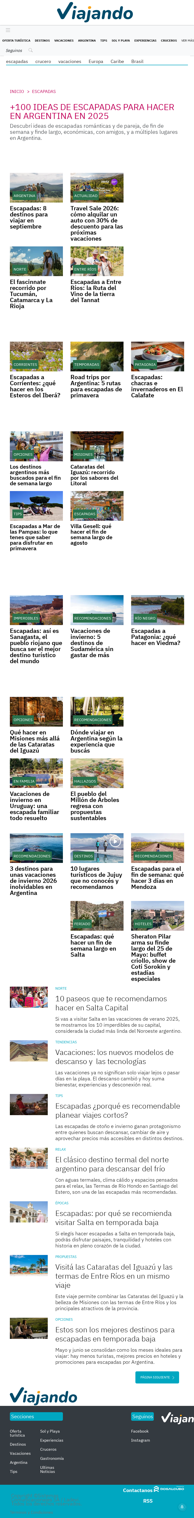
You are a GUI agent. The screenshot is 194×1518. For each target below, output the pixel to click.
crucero (43, 61)
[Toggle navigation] (6, 30)
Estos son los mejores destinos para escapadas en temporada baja (115, 1334)
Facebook (140, 1431)
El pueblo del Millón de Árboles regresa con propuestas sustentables (94, 806)
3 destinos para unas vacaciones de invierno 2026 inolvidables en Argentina (33, 880)
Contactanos (138, 1490)
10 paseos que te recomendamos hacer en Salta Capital (111, 1002)
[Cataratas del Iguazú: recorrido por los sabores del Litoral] (97, 446)
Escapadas (44, 91)
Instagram (140, 1440)
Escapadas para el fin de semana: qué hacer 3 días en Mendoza (157, 877)
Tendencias (66, 1042)
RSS (148, 1500)
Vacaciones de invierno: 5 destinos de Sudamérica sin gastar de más (91, 643)
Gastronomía (52, 1458)
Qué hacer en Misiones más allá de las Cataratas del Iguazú (35, 741)
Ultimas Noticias (47, 1469)
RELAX (60, 1149)
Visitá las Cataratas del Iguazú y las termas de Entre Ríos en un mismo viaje (114, 1276)
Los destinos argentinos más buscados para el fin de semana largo (35, 475)
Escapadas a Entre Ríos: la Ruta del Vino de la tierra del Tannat (95, 291)
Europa (96, 61)
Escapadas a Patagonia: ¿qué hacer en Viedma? (155, 637)
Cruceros (169, 40)
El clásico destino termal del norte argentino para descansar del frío (112, 1163)
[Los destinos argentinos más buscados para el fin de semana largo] (36, 446)
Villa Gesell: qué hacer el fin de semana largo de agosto (91, 534)
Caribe (117, 61)
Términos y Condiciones (31, 1512)
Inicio (17, 91)
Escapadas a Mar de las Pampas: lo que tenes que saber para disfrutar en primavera (35, 537)
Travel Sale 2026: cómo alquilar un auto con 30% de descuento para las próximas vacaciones (96, 223)
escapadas (17, 61)
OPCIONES (64, 1319)
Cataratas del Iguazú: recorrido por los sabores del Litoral (94, 475)
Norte (61, 988)
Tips (103, 40)
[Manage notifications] (182, 1507)
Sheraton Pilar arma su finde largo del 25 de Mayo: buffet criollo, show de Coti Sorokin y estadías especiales (153, 957)
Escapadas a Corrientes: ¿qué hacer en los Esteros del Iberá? (35, 386)
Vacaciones (64, 40)
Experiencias (145, 40)
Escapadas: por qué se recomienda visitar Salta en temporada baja (113, 1217)
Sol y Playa (121, 40)
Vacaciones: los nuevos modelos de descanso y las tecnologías (114, 1056)
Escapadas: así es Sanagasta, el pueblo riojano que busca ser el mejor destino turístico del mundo (36, 646)
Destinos (42, 40)
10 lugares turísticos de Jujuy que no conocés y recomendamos (96, 877)
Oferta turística (16, 40)
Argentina (87, 40)
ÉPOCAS (61, 1203)
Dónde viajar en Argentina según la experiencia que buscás (96, 741)
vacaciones (69, 61)
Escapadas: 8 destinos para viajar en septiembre (29, 217)
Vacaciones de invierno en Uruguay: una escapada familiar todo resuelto (34, 806)
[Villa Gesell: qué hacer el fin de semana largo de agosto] (97, 506)
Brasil (137, 61)
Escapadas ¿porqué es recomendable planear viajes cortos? (117, 1110)
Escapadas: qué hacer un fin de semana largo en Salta (93, 945)
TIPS (59, 1095)
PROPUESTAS (66, 1256)
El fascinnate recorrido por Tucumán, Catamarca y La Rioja (31, 294)
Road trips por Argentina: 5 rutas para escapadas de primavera (96, 386)
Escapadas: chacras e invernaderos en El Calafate (157, 386)
